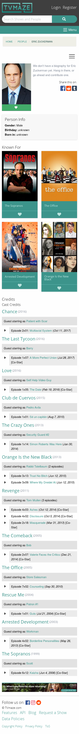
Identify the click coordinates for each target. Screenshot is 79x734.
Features (9, 713)
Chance (9, 312)
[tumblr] (74, 89)
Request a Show (53, 713)
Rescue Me (13, 595)
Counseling (37, 586)
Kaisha (34, 673)
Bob (28, 545)
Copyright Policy (12, 726)
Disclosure (36, 516)
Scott (29, 663)
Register (70, 7)
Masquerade (37, 523)
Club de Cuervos (19, 398)
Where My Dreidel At (43, 482)
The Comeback (17, 536)
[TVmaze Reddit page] (38, 703)
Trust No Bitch (39, 476)
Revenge (11, 491)
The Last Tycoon (18, 339)
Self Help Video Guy (39, 380)
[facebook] (62, 89)
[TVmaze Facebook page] (28, 703)
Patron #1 (32, 604)
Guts (33, 613)
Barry (29, 348)
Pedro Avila (33, 407)
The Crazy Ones (18, 425)
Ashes (34, 509)
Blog (32, 713)
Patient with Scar (36, 321)
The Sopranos (14, 206)
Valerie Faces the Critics (45, 554)
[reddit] (68, 89)
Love (7, 371)
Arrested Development (20, 276)
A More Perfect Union (43, 357)
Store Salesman (36, 577)
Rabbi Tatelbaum (36, 466)
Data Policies (13, 719)
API (23, 713)
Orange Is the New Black (56, 277)
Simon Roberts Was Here (46, 444)
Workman (32, 631)
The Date (35, 389)
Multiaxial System (41, 330)
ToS (47, 726)
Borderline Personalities (44, 641)
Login (56, 7)
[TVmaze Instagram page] (33, 703)
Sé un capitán (38, 417)
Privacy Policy (33, 726)
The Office (51, 206)
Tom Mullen (33, 500)
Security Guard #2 (37, 435)
